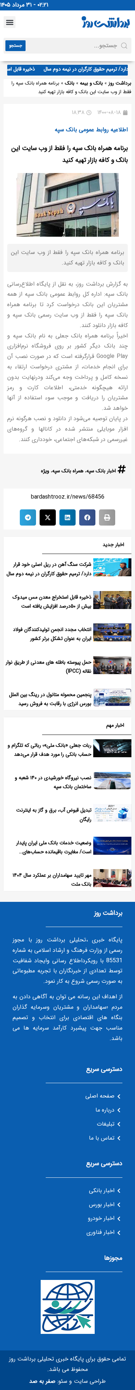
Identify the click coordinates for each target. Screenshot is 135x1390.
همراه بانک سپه (68, 471)
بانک (70, 83)
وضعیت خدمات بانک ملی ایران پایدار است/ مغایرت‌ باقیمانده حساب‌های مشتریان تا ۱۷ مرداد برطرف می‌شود (53, 852)
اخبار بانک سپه (101, 471)
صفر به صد (42, 1381)
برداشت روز (119, 83)
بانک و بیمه (91, 83)
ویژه (45, 471)
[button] (9, 22)
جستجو (15, 45)
